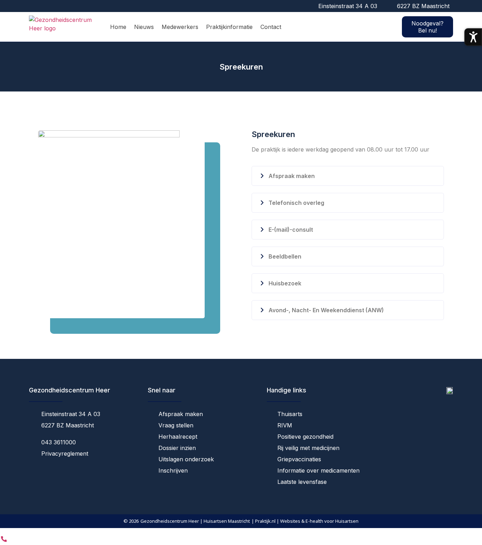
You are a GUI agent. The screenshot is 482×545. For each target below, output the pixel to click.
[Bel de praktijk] (4, 540)
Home (118, 26)
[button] (348, 175)
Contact (270, 26)
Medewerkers (180, 26)
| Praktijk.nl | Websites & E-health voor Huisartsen (305, 521)
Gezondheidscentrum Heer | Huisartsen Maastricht (195, 521)
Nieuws (144, 26)
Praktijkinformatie (229, 26)
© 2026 (131, 521)
